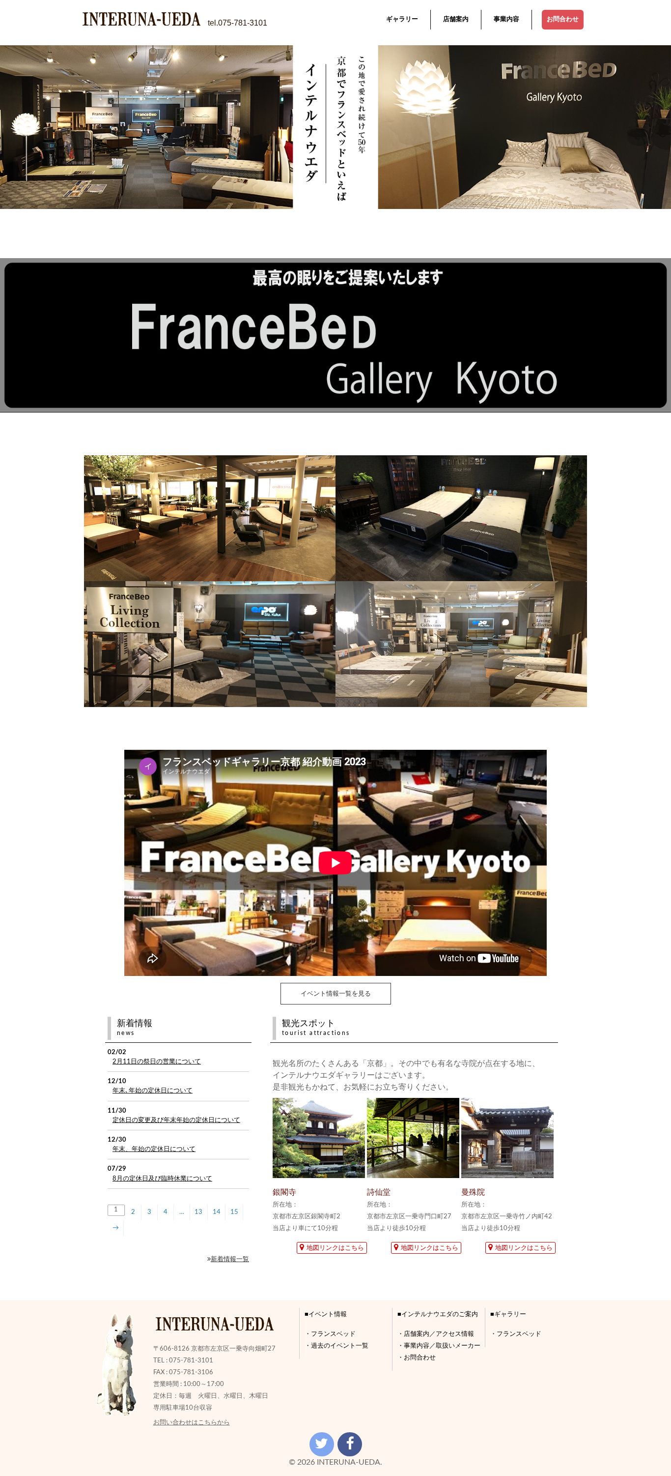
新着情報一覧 (230, 1259)
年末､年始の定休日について (152, 1090)
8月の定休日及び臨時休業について (162, 1178)
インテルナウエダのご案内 (439, 1314)
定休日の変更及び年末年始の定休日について (176, 1120)
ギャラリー (402, 19)
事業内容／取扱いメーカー (442, 1346)
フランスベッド (333, 1334)
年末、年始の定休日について (154, 1149)
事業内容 (506, 19)
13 (198, 1212)
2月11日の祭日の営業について (156, 1061)
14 (217, 1212)
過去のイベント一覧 (339, 1346)
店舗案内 (456, 19)
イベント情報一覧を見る (336, 994)
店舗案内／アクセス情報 (439, 1334)
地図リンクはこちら (335, 1248)
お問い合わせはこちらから (191, 1422)
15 (234, 1212)
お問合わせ (563, 19)
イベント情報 (327, 1314)
